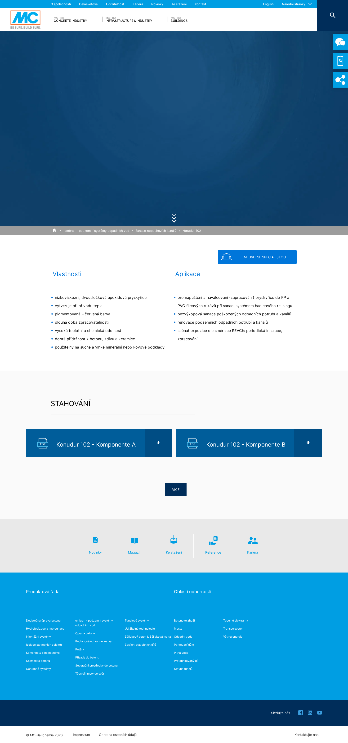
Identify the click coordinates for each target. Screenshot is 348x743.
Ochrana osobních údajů (118, 734)
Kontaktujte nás (306, 734)
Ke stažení (179, 4)
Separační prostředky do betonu (96, 665)
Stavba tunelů (183, 669)
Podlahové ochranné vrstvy (93, 641)
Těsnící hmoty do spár (89, 673)
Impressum (81, 734)
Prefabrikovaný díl (186, 660)
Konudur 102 (192, 231)
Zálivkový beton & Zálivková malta (148, 636)
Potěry (79, 649)
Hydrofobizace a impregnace (45, 628)
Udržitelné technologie (140, 628)
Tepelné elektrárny (235, 620)
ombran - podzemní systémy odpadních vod (96, 231)
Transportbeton (233, 628)
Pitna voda (181, 652)
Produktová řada (42, 591)
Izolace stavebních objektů (44, 644)
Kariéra (138, 4)
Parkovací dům (184, 644)
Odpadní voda (183, 636)
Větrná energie (232, 636)
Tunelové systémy (137, 620)
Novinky (157, 4)
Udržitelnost (115, 4)
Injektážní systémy (38, 636)
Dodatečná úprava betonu (43, 620)
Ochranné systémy (38, 669)
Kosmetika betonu (38, 660)
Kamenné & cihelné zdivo (43, 652)
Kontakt (200, 4)
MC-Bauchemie (25, 19)
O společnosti (61, 4)
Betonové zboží (184, 620)
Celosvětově (88, 4)
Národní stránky (293, 4)
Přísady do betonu (87, 657)
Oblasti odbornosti (192, 591)
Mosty (178, 628)
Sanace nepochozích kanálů (155, 231)
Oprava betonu (85, 633)
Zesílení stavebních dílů (140, 644)
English (268, 4)
